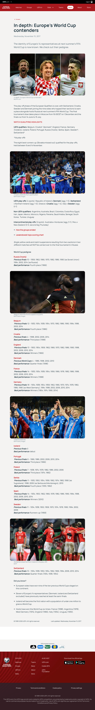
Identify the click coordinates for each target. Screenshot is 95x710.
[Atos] (40, 647)
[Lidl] (55, 647)
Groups (17, 666)
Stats (17, 674)
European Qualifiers (6, 7)
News (33, 666)
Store (33, 674)
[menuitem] (18, 7)
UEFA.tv (17, 670)
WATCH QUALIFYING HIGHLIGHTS (28, 122)
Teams (33, 662)
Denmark (17, 358)
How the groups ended (26, 230)
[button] (50, 7)
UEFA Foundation (46, 671)
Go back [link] (18, 19)
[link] (18, 7)
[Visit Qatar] (62, 647)
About (33, 670)
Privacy (18, 688)
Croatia (17, 334)
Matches (18, 662)
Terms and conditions (38, 688)
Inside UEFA (46, 666)
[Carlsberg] (48, 647)
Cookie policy (57, 688)
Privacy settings (76, 688)
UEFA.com (45, 662)
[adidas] (33, 647)
